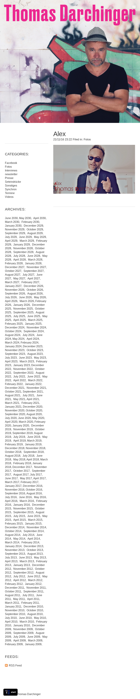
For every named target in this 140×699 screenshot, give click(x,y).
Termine (10, 193)
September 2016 (15, 493)
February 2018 (22, 463)
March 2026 (27, 301)
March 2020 (26, 421)
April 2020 (11, 421)
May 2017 (26, 478)
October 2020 (34, 410)
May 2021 (19, 399)
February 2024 (29, 342)
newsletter (11, 174)
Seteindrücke (13, 181)
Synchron (11, 189)
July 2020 (11, 418)
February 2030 (30, 221)
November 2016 (14, 489)
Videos (9, 196)
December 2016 (32, 485)
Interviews (11, 170)
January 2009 (33, 644)
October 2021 (13, 391)
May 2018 (19, 459)
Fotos (87, 139)
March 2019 (34, 440)
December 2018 (14, 448)
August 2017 (21, 474)
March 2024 (12, 342)
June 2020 (24, 418)
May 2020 (38, 418)
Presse (9, 178)
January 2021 (13, 406)
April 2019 (19, 440)
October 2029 (35, 229)
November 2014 (36, 527)
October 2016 (34, 489)
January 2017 (13, 485)
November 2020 (14, 410)
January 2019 (33, 444)
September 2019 (22, 433)
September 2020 (15, 414)
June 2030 (11, 218)
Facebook (11, 162)
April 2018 (32, 459)
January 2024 (13, 346)
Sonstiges (11, 185)
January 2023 (21, 365)
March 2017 (12, 482)
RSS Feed (15, 665)
